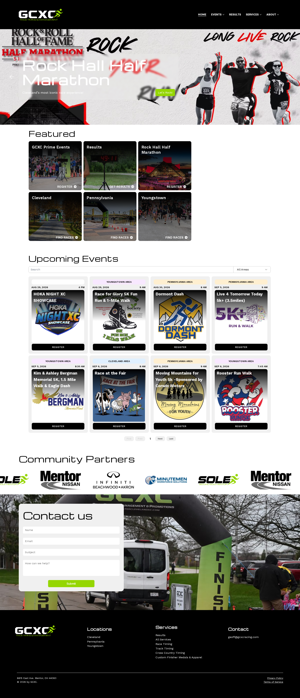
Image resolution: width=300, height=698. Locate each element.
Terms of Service (273, 681)
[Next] (288, 77)
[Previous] (12, 77)
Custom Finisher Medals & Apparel (179, 657)
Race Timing (164, 644)
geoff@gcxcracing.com (243, 637)
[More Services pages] (260, 14)
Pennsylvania (96, 641)
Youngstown (95, 646)
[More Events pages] (223, 14)
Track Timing (164, 648)
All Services (163, 639)
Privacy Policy (275, 678)
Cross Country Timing (170, 652)
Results (160, 635)
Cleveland (93, 637)
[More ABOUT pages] (278, 14)
